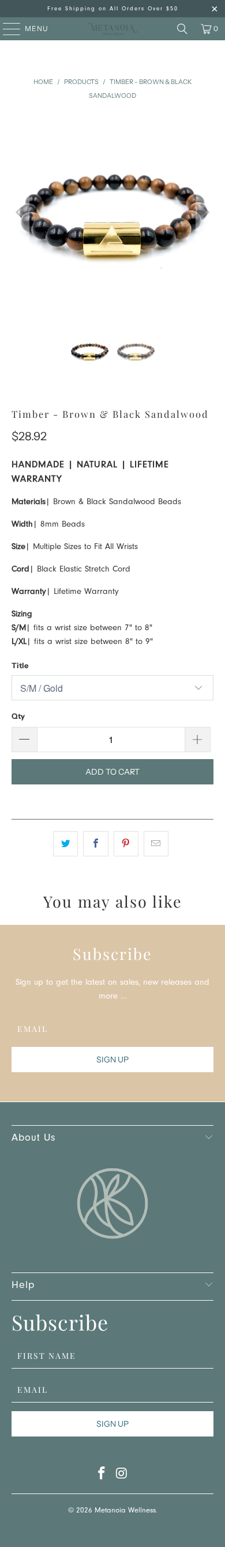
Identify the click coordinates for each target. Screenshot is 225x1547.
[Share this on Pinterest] (126, 843)
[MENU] (6, 28)
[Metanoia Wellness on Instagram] (122, 1476)
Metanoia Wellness (125, 1511)
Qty (18, 716)
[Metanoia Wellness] (113, 28)
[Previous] (20, 213)
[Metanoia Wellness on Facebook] (102, 1476)
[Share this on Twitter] (65, 843)
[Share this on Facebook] (95, 843)
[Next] (205, 213)
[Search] (182, 28)
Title (20, 665)
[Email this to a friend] (156, 843)
